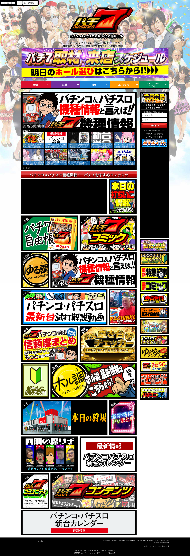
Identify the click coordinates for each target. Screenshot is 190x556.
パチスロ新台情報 (154, 133)
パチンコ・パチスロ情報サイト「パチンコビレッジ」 (95, 550)
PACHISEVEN (164, 543)
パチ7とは (106, 540)
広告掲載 (122, 540)
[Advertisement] (154, 192)
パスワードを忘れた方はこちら (154, 130)
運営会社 (114, 540)
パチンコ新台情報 (154, 137)
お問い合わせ (130, 540)
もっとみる (27, 168)
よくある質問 (141, 540)
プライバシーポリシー (161, 540)
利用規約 (150, 540)
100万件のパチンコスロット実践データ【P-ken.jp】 (95, 553)
